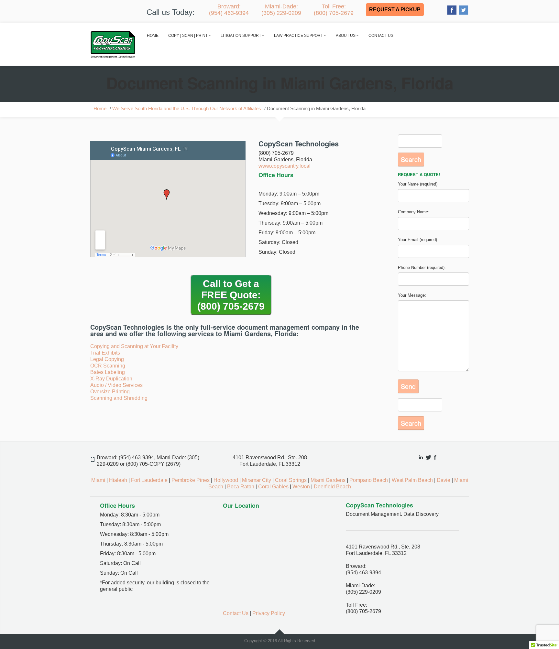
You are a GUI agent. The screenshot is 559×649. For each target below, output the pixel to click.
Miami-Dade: (281, 9)
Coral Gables (273, 486)
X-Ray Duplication (111, 378)
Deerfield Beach (332, 486)
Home (153, 35)
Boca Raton (240, 486)
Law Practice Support (298, 35)
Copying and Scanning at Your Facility (134, 346)
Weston (301, 486)
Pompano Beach (368, 480)
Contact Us (380, 35)
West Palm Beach (412, 480)
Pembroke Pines (190, 480)
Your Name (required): (418, 184)
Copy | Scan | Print (188, 35)
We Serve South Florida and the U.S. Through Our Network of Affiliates (186, 108)
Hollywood (226, 480)
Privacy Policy (268, 613)
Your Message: (412, 295)
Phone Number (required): (422, 267)
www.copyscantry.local (284, 166)
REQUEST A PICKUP (395, 9)
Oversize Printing (110, 391)
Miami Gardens (328, 480)
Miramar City (256, 480)
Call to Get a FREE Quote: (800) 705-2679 (231, 295)
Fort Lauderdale (149, 480)
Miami (98, 480)
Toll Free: (334, 9)
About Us (346, 35)
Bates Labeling (107, 372)
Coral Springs (291, 480)
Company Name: (413, 211)
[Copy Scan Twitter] (463, 9)
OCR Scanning (107, 365)
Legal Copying (107, 359)
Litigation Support (241, 35)
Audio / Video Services (116, 385)
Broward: (229, 9)
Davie (443, 480)
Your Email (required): (418, 239)
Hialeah (118, 480)
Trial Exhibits (105, 353)
